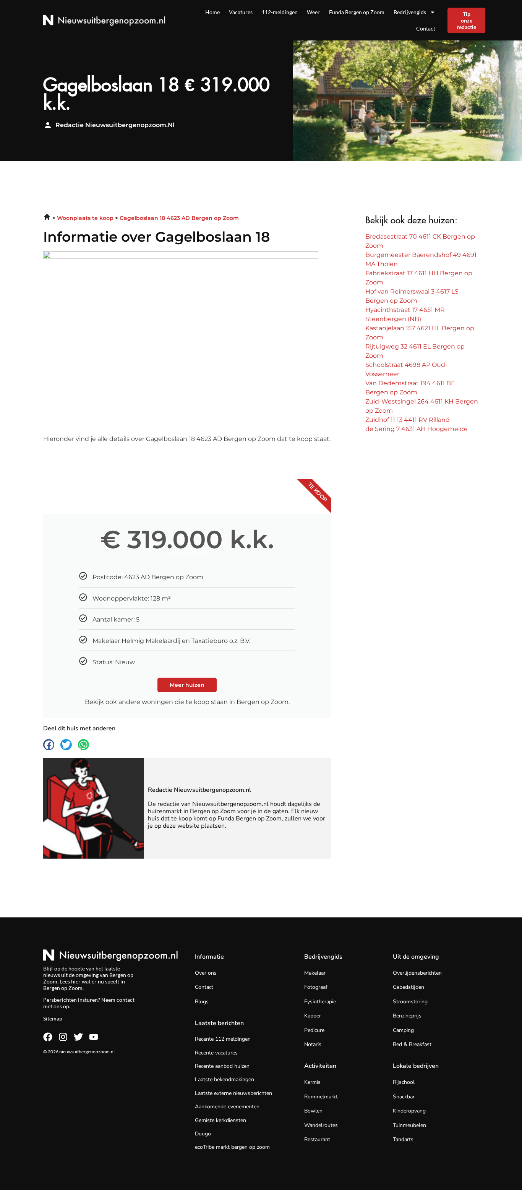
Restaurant (317, 1139)
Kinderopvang (409, 1110)
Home (212, 12)
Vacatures (241, 12)
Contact (425, 28)
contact (126, 999)
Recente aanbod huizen (222, 1066)
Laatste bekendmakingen (224, 1079)
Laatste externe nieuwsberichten (233, 1093)
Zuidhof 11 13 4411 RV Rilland (407, 419)
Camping (403, 1030)
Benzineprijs (407, 1015)
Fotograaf (315, 987)
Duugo (203, 1133)
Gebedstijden (408, 987)
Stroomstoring (410, 1001)
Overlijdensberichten (417, 973)
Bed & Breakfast (412, 1044)
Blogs (202, 1001)
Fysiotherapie (320, 1001)
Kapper (312, 1015)
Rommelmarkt (321, 1096)
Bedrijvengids (410, 12)
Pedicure (314, 1030)
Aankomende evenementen (227, 1106)
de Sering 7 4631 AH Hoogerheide (416, 429)
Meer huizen (187, 684)
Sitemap (52, 1018)
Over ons (206, 973)
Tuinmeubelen (409, 1125)
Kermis (312, 1082)
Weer (313, 12)
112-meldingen (280, 12)
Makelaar (315, 973)
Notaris (312, 1044)
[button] (48, 744)
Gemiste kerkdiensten (220, 1120)
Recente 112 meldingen (223, 1039)
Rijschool (404, 1082)
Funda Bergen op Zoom (356, 12)
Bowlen (313, 1110)
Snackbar (404, 1096)
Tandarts (403, 1139)
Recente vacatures (216, 1052)
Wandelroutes (321, 1125)
